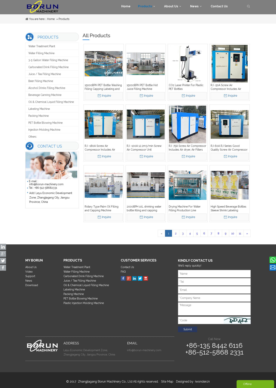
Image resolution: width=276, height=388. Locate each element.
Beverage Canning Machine (44, 94)
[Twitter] (140, 278)
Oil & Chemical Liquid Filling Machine (51, 101)
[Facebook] (123, 278)
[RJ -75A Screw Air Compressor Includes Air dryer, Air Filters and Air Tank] (188, 124)
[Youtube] (145, 278)
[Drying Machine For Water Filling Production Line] (188, 185)
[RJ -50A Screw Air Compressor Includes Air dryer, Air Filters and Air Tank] (230, 64)
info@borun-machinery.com (46, 184)
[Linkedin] (134, 278)
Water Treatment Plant (41, 46)
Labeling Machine (39, 108)
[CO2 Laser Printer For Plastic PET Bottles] (188, 64)
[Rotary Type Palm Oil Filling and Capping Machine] (104, 185)
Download (31, 285)
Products (64, 18)
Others (32, 136)
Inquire (106, 95)
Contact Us (127, 267)
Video (29, 271)
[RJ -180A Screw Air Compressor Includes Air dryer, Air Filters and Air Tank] (104, 124)
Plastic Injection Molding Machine (83, 303)
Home (51, 18)
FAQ (123, 271)
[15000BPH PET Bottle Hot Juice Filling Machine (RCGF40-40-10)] (146, 64)
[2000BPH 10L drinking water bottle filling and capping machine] (146, 185)
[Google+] (129, 278)
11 (240, 233)
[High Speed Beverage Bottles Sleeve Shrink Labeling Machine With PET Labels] (230, 185)
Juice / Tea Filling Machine (44, 74)
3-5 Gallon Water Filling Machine (48, 60)
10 (232, 233)
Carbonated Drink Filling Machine (48, 67)
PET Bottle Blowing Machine (45, 122)
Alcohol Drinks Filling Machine (46, 87)
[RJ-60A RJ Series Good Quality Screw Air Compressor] (230, 124)
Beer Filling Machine (40, 81)
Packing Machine (38, 115)
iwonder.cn (202, 381)
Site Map (167, 381)
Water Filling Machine (41, 53)
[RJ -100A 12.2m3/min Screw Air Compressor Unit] (146, 124)
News (28, 280)
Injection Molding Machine (44, 129)
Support (30, 276)
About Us (31, 267)
